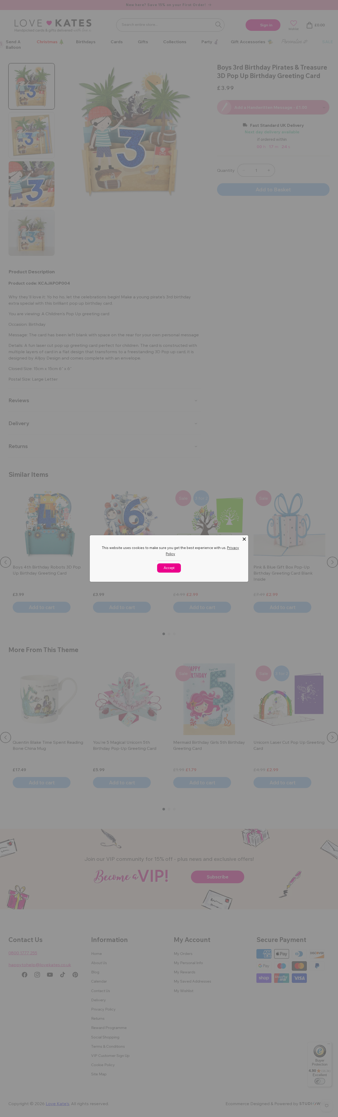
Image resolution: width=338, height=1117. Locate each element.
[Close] (244, 539)
